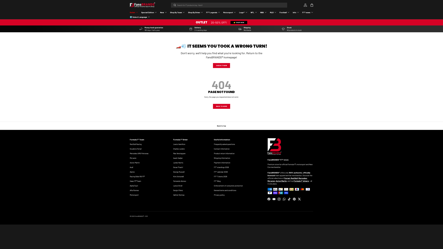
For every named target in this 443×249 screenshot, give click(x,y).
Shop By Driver (194, 12)
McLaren (133, 158)
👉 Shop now (239, 22)
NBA (262, 12)
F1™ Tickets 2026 (220, 176)
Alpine (132, 172)
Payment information (222, 163)
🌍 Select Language (138, 17)
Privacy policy (219, 195)
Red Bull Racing (136, 144)
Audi (131, 167)
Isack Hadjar (178, 158)
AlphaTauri (134, 186)
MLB (272, 12)
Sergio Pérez (178, 190)
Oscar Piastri (178, 167)
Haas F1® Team (135, 181)
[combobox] (229, 5)
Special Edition (147, 12)
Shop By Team (176, 12)
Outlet (132, 12)
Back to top (221, 126)
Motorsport (228, 12)
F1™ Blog (217, 181)
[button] (311, 5)
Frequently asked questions (224, 144)
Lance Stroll (177, 186)
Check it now (221, 65)
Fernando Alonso (179, 181)
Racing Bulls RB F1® (137, 176)
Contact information (222, 149)
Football (283, 12)
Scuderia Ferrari (136, 149)
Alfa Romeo (134, 190)
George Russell (178, 172)
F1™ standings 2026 (221, 167)
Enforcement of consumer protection (228, 186)
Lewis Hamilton (179, 144)
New (162, 12)
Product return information (224, 153)
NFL (252, 12)
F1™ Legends (211, 12)
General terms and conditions (225, 190)
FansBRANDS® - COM (141, 216)
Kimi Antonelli (178, 176)
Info (294, 12)
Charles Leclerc (179, 149)
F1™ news (306, 12)
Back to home (221, 106)
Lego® (242, 12)
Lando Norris (178, 163)
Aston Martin (135, 163)
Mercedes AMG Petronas (139, 153)
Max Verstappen (179, 153)
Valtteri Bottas (178, 195)
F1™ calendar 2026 (221, 172)
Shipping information (222, 158)
